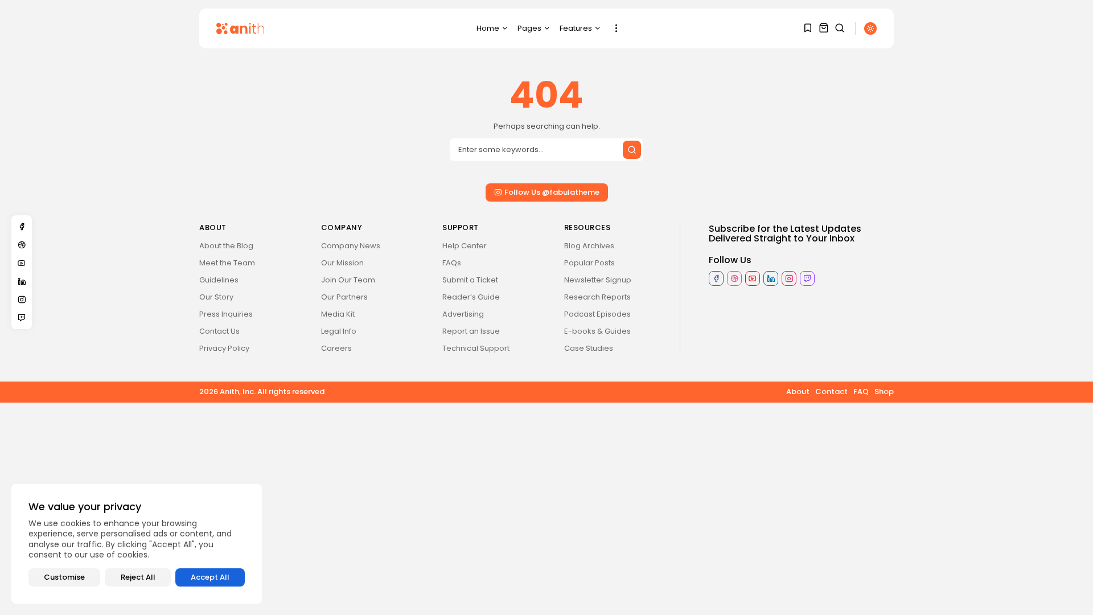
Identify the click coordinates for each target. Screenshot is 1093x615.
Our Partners (344, 297)
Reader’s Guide (471, 297)
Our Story (216, 297)
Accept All (210, 577)
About (798, 391)
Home (487, 28)
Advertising (463, 314)
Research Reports (597, 297)
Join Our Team (348, 279)
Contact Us (219, 331)
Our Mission (342, 262)
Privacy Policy (224, 348)
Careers (336, 348)
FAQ (861, 391)
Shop (884, 391)
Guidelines (219, 279)
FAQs (451, 262)
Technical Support (475, 348)
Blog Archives (589, 245)
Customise (64, 577)
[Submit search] (632, 150)
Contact (831, 391)
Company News (350, 245)
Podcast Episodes (597, 314)
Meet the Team (227, 262)
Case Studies (588, 348)
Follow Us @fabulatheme (551, 192)
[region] (136, 544)
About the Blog (226, 245)
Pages (529, 28)
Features (576, 28)
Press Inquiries (226, 314)
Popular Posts (589, 262)
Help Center (464, 245)
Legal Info (338, 331)
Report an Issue (471, 331)
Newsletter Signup (597, 279)
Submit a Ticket (470, 279)
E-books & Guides (597, 331)
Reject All (138, 577)
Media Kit (338, 314)
